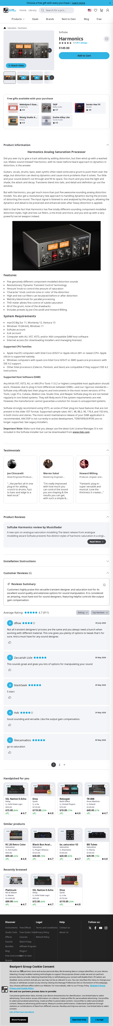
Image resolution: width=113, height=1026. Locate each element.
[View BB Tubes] (97, 835)
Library (32, 10)
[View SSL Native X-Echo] (16, 789)
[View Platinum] (16, 880)
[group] (16, 798)
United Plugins (68, 804)
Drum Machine (93, 801)
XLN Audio (12, 850)
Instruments (11, 927)
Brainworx (66, 850)
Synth (35, 801)
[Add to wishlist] (106, 38)
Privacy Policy (42, 932)
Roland (92, 804)
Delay (7, 801)
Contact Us (64, 927)
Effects (8, 937)
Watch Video (17, 65)
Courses (24, 937)
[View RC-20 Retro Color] (16, 835)
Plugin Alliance (41, 850)
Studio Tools (11, 932)
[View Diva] (43, 789)
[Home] (5, 28)
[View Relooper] (70, 789)
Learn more (78, 3)
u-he (37, 804)
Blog (7, 951)
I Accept (99, 1019)
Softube (63, 32)
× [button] (110, 3)
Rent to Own (26, 955)
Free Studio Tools (28, 932)
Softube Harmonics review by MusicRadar (34, 527)
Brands (8, 960)
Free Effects (25, 927)
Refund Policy (42, 937)
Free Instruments (13, 955)
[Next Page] (64, 765)
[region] (56, 994)
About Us (63, 932)
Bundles (9, 946)
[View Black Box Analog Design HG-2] (43, 835)
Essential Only (79, 1019)
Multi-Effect (65, 801)
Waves (92, 850)
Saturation (12, 28)
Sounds (9, 941)
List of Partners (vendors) (22, 1012)
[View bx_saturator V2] (70, 835)
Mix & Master (11, 892)
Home (23, 10)
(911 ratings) (81, 43)
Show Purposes (19, 1019)
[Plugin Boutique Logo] (10, 10)
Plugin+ (23, 951)
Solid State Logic (15, 804)
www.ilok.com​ (81, 432)
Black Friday (25, 941)
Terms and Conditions (47, 927)
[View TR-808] (97, 789)
